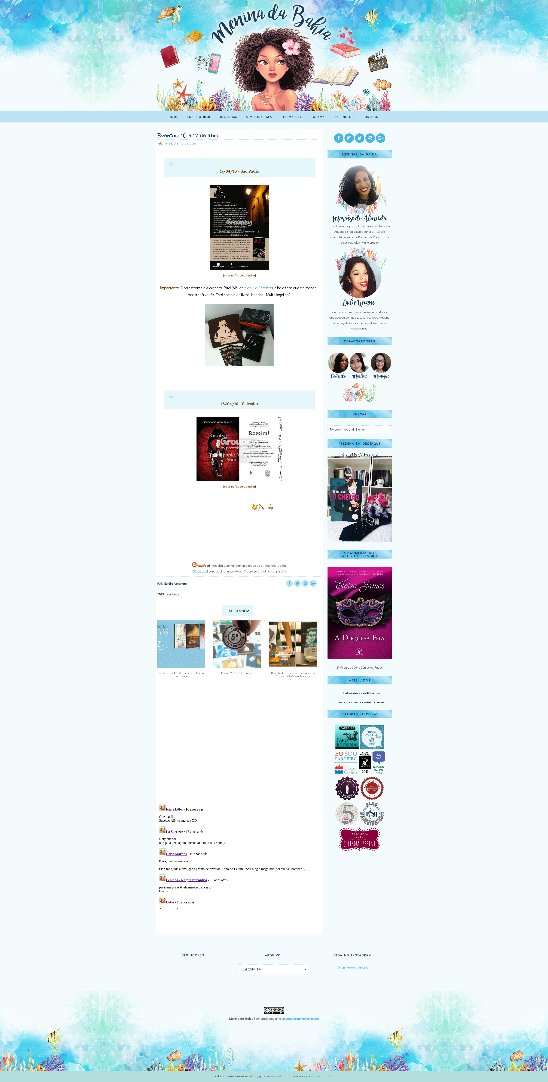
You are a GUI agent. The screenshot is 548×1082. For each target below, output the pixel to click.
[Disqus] (238, 744)
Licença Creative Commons (300, 1018)
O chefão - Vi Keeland (360, 454)
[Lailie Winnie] (359, 307)
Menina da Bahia (281, 1076)
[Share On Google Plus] (313, 583)
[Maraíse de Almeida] (359, 221)
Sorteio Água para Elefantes (361, 693)
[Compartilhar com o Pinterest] (305, 583)
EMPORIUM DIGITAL (322, 1076)
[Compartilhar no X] (297, 583)
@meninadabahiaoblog (353, 967)
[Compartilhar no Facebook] (289, 583)
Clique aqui (200, 571)
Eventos (173, 594)
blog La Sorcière (258, 287)
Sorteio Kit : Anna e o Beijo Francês (361, 702)
